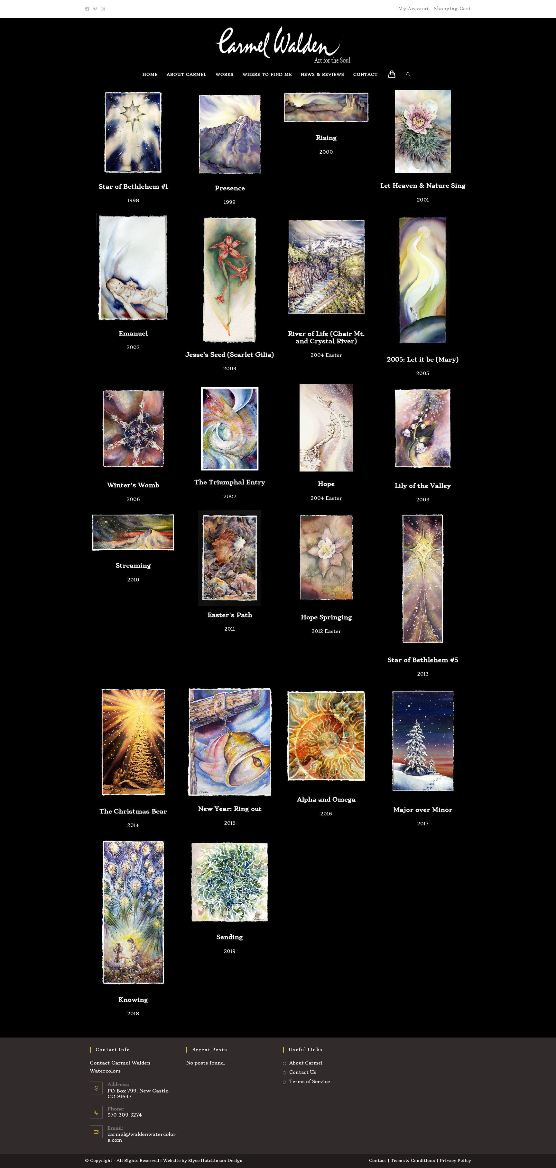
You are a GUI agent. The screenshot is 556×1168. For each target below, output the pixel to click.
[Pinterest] (95, 9)
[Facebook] (88, 9)
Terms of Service (309, 1081)
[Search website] (409, 74)
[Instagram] (103, 9)
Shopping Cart (452, 8)
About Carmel (305, 1062)
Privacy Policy (455, 1160)
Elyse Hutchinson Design (215, 1160)
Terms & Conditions (413, 1160)
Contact (377, 1160)
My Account (413, 8)
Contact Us (302, 1072)
